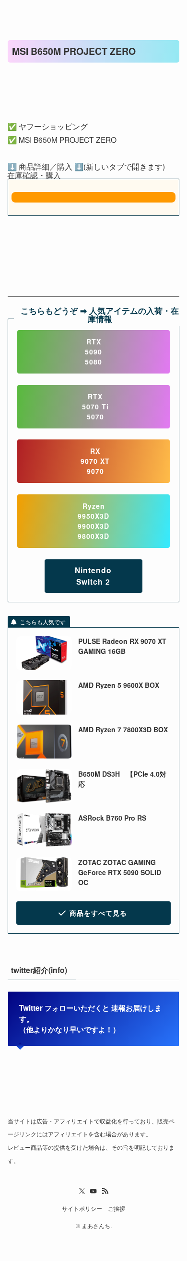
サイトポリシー (82, 1208)
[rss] (105, 1191)
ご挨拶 (116, 1208)
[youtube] (93, 1191)
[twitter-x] (82, 1191)
